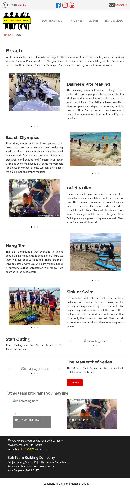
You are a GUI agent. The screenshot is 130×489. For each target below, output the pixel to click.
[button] (9, 98)
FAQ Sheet (76, 20)
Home (7, 34)
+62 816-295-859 (18, 4)
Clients (94, 20)
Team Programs (51, 20)
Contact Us (121, 4)
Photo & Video (113, 20)
